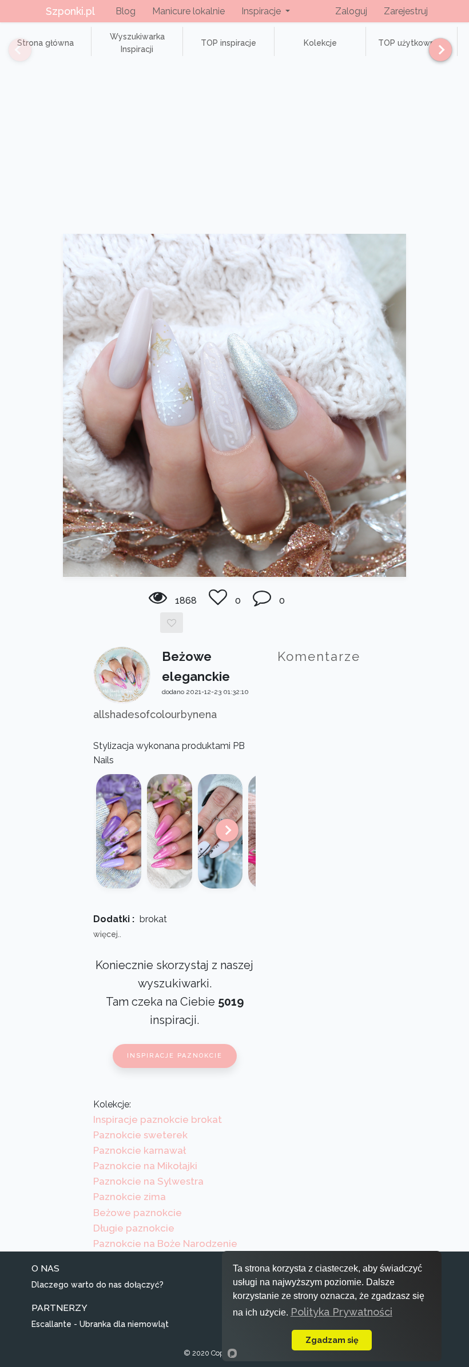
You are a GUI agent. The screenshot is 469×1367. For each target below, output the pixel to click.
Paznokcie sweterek (140, 1135)
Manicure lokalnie (188, 11)
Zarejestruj (406, 11)
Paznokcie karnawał (139, 1150)
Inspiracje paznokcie (174, 1055)
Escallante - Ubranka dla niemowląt (100, 1324)
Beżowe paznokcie (137, 1212)
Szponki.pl (70, 11)
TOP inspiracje (228, 42)
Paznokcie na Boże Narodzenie (165, 1243)
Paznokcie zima (129, 1196)
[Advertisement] (234, 148)
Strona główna (45, 42)
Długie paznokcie (133, 1228)
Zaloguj (351, 11)
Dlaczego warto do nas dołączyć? (97, 1284)
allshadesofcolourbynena (155, 714)
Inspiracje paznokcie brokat (157, 1119)
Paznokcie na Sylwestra (148, 1181)
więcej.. (107, 934)
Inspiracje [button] (262, 11)
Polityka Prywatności (341, 1312)
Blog (126, 11)
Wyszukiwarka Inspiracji (137, 43)
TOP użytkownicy (412, 42)
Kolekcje (320, 42)
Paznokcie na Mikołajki (145, 1165)
